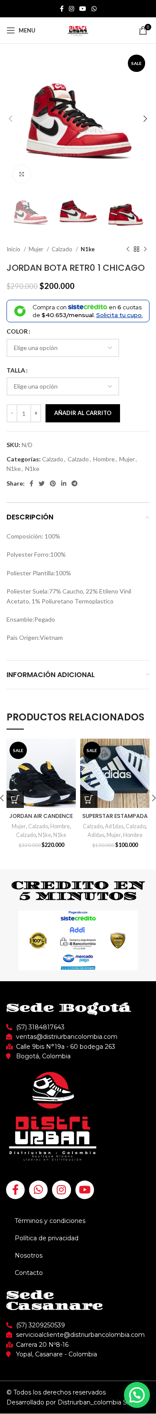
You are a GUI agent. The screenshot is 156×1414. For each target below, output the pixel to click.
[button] (137, 1395)
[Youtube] (84, 1189)
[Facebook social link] (61, 8)
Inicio (14, 249)
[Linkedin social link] (63, 483)
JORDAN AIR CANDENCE (41, 816)
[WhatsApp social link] (94, 8)
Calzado (63, 249)
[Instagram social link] (71, 8)
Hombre (104, 459)
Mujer (37, 249)
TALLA (15, 370)
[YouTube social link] (83, 8)
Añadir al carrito (82, 412)
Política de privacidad (46, 1238)
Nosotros (28, 1255)
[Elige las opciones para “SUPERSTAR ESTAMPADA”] (89, 799)
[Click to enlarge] (21, 174)
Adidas (96, 835)
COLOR (17, 331)
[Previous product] (128, 249)
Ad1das (114, 826)
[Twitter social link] (41, 483)
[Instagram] (61, 1189)
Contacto (29, 1273)
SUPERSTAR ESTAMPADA (115, 816)
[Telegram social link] (74, 483)
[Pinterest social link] (52, 483)
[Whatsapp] (38, 1189)
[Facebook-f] (15, 1189)
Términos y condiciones (50, 1221)
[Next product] (145, 249)
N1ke (88, 249)
